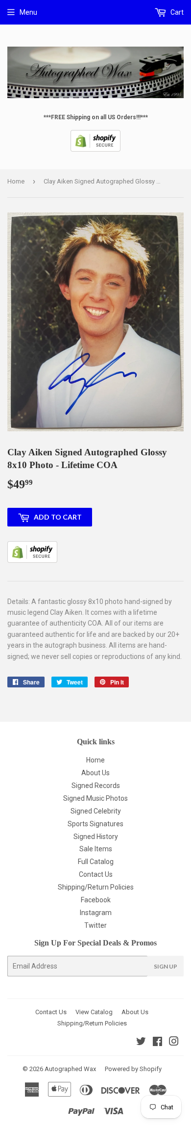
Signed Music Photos (95, 798)
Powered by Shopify (133, 1069)
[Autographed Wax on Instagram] (174, 1043)
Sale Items (95, 849)
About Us (95, 773)
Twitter (95, 925)
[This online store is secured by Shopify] (95, 149)
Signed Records (96, 785)
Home (15, 181)
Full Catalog (96, 862)
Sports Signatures (95, 824)
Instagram (96, 913)
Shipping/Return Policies (96, 887)
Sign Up (165, 966)
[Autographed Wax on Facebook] (157, 1043)
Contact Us (96, 874)
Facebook (96, 900)
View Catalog (94, 1012)
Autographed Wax (70, 1069)
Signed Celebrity (96, 811)
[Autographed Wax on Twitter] (141, 1043)
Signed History (95, 836)
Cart (176, 12)
